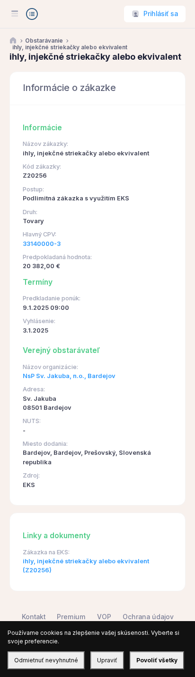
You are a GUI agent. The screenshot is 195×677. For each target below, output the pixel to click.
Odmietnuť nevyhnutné (46, 660)
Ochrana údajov (148, 617)
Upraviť (107, 660)
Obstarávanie (44, 41)
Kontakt (33, 617)
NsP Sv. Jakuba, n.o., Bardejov (69, 375)
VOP (104, 617)
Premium (71, 617)
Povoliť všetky (156, 660)
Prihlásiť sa (160, 14)
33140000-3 (42, 243)
